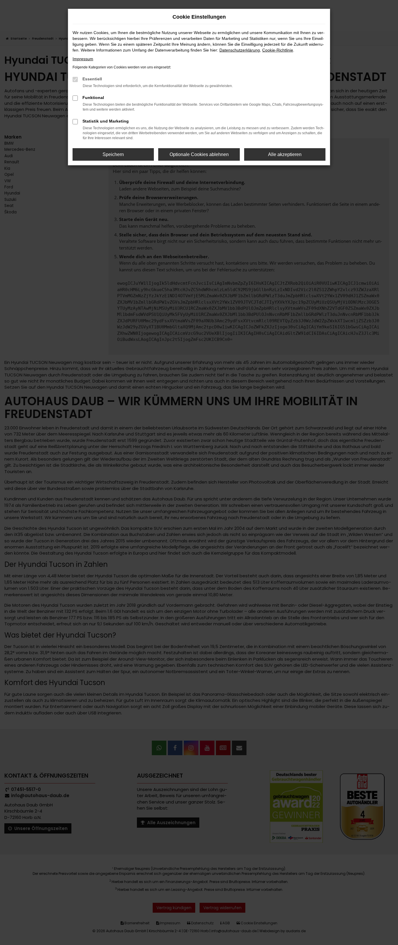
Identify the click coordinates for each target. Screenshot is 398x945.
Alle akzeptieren (285, 154)
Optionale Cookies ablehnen (199, 154)
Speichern (113, 154)
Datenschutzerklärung (239, 50)
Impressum (83, 58)
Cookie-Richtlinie (277, 50)
